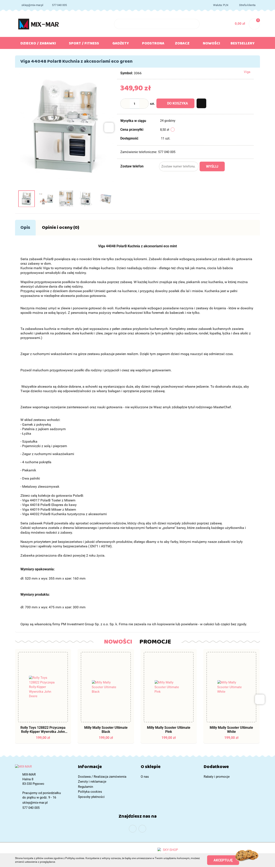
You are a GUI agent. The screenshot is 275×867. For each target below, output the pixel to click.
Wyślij (212, 166)
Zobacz (182, 44)
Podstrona (153, 44)
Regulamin (85, 787)
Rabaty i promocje (217, 777)
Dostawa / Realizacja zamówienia (102, 777)
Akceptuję (223, 860)
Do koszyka (177, 103)
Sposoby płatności (91, 797)
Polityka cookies (90, 792)
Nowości (211, 44)
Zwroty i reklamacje (92, 781)
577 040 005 (59, 5)
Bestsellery (243, 44)
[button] (106, 767)
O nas (145, 777)
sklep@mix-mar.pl (32, 5)
